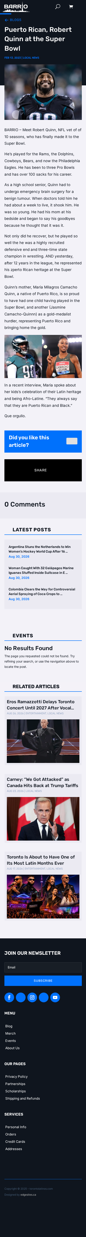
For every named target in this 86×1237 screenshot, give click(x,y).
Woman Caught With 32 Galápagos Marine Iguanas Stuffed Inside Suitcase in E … (41, 570)
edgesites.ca (28, 1194)
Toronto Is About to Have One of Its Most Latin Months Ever (41, 860)
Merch (10, 1033)
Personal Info (15, 1127)
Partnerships (15, 1084)
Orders (10, 1134)
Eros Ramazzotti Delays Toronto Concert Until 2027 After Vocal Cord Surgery (41, 705)
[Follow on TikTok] (44, 997)
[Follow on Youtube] (55, 997)
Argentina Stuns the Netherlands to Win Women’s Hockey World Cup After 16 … (40, 549)
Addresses (13, 1149)
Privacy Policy (16, 1076)
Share (40, 470)
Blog (8, 1026)
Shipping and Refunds (22, 1098)
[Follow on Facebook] (9, 997)
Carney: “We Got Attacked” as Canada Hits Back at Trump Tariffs (42, 782)
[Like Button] (71, 441)
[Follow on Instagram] (32, 997)
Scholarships (15, 1091)
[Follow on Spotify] (21, 997)
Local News (31, 57)
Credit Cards (15, 1141)
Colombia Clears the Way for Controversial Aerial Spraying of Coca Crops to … (42, 591)
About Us (12, 1048)
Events (10, 1041)
